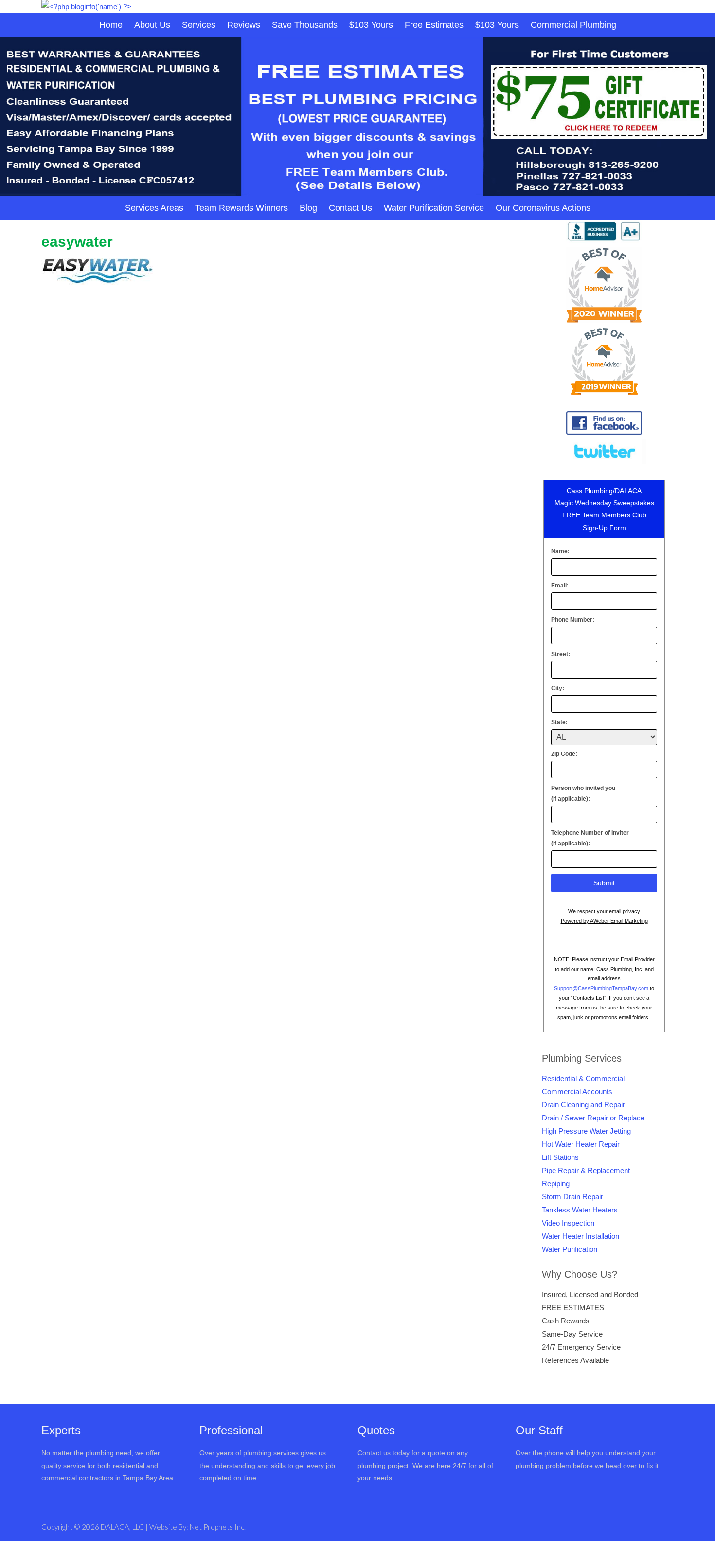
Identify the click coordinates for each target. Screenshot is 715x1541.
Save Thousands (305, 25)
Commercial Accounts (577, 1091)
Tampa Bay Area (148, 1478)
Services (198, 25)
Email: (560, 585)
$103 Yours (371, 25)
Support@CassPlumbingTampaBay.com (601, 988)
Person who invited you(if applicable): (583, 793)
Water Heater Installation (580, 1236)
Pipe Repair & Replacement (586, 1170)
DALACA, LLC (123, 1527)
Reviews (243, 25)
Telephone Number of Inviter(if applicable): (590, 838)
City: (557, 688)
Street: (560, 654)
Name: (560, 551)
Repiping (556, 1183)
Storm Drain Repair (572, 1196)
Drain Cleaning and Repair (583, 1105)
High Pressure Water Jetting (586, 1131)
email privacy (624, 911)
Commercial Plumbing (573, 25)
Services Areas (154, 208)
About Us (152, 25)
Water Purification (569, 1249)
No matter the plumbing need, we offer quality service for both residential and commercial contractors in (100, 1465)
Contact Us (350, 208)
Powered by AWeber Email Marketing (604, 921)
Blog (308, 208)
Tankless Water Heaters (580, 1210)
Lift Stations (560, 1157)
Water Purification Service (434, 208)
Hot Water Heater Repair (581, 1144)
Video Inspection (568, 1223)
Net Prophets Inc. (218, 1527)
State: (559, 722)
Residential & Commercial (583, 1078)
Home (111, 25)
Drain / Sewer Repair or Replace (593, 1118)
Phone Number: (572, 619)
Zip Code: (564, 754)
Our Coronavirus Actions (543, 208)
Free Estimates (434, 25)
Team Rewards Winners (241, 208)
